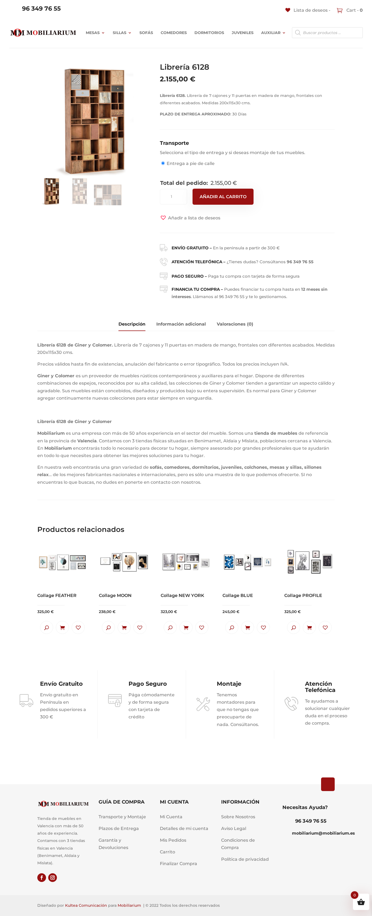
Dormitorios (209, 32)
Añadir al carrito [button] (62, 627)
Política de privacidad (245, 859)
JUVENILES (243, 32)
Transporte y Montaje (122, 816)
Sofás (146, 32)
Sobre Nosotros (238, 816)
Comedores (174, 32)
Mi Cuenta (171, 816)
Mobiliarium (129, 905)
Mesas (93, 32)
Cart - (354, 10)
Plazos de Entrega (119, 828)
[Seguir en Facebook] (41, 877)
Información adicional (181, 324)
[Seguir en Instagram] (52, 877)
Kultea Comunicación (86, 905)
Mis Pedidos (173, 840)
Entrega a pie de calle (191, 163)
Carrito (167, 851)
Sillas (119, 32)
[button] (190, 218)
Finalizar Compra (178, 863)
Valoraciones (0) (235, 324)
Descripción (131, 324)
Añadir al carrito (223, 196)
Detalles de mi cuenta (184, 828)
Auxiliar (270, 32)
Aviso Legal (233, 828)
